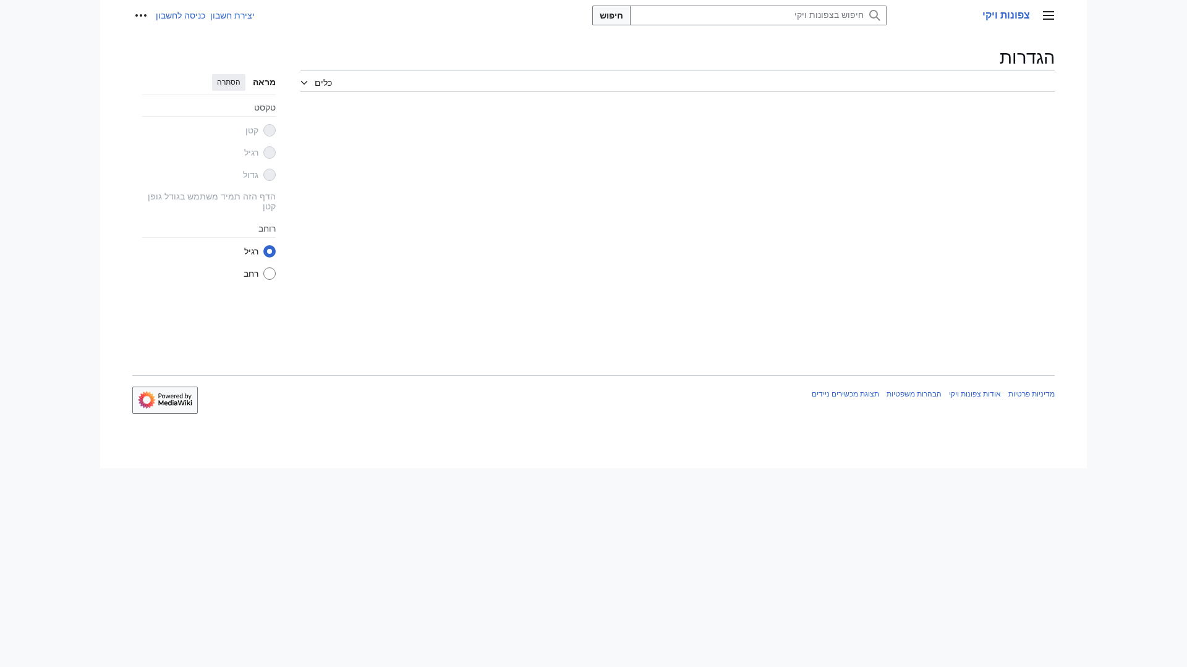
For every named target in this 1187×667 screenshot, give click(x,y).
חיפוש (611, 15)
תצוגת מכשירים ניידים (845, 394)
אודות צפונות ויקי (975, 394)
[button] (1048, 15)
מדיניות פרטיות (1031, 394)
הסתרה (228, 82)
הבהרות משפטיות (914, 394)
